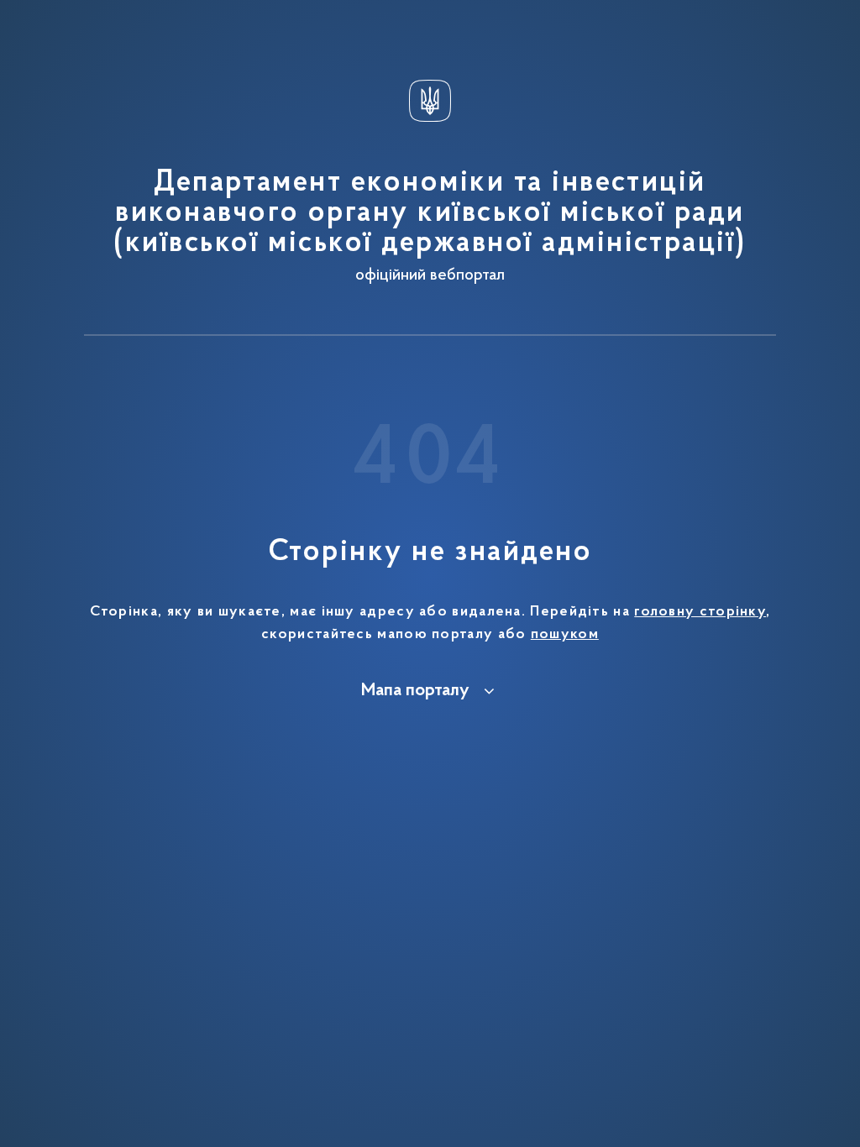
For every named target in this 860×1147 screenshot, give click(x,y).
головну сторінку (700, 612)
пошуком (565, 634)
